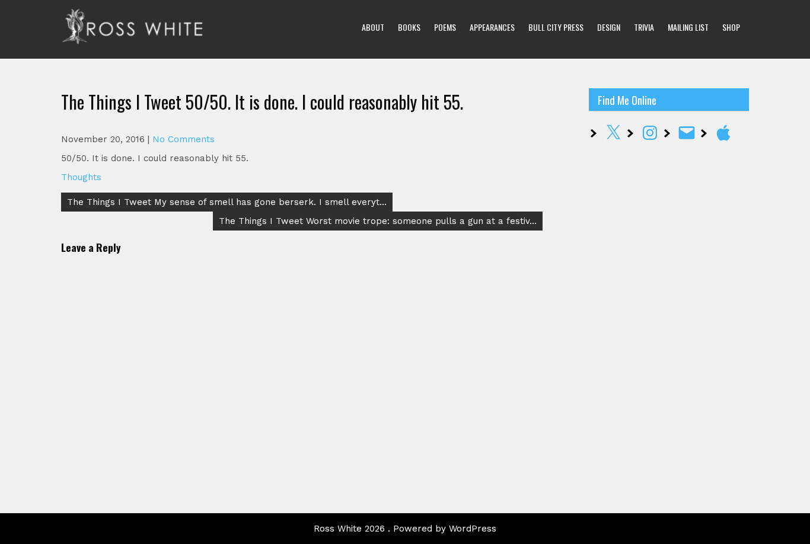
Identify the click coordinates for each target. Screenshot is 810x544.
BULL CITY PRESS (555, 27)
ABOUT (373, 27)
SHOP (731, 27)
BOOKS (409, 27)
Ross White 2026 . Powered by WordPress (405, 528)
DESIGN (608, 27)
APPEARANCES (492, 27)
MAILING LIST (688, 27)
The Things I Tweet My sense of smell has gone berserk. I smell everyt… (227, 202)
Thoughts (81, 177)
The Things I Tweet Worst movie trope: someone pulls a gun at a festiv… (378, 221)
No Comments (183, 139)
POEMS (445, 27)
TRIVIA (644, 27)
